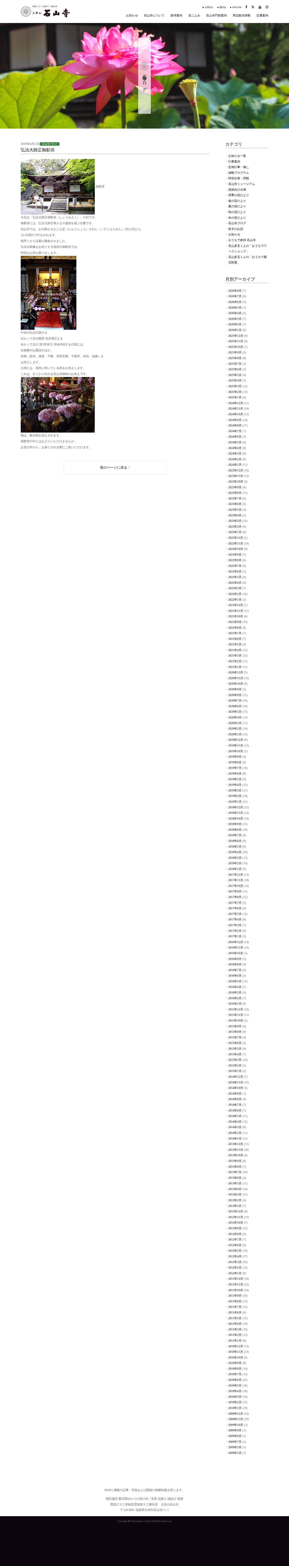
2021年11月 (235, 610)
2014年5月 (235, 1116)
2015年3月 (235, 1059)
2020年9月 (235, 689)
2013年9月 (235, 1161)
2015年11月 (235, 1014)
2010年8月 (235, 1368)
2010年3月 (235, 1396)
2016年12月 (235, 942)
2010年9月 (235, 1363)
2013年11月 (235, 1149)
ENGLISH (236, 7)
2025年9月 (235, 352)
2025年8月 (235, 358)
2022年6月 (235, 571)
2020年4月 (235, 717)
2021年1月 (235, 667)
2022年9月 (235, 554)
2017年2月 (235, 930)
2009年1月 (235, 1453)
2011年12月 (235, 1278)
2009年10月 (235, 1424)
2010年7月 (235, 1374)
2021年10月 (235, 616)
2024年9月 (235, 420)
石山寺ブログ (237, 223)
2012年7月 (235, 1239)
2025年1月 (235, 397)
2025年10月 (235, 347)
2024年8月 (235, 425)
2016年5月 (235, 981)
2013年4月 (235, 1189)
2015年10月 (235, 1020)
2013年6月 (235, 1177)
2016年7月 (235, 970)
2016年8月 (235, 964)
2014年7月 (235, 1104)
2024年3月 (235, 453)
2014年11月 (235, 1082)
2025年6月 (235, 369)
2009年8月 (235, 1436)
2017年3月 (235, 925)
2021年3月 (235, 655)
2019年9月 (235, 756)
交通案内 (262, 15)
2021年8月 (235, 627)
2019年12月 (235, 739)
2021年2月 (235, 661)
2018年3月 (235, 857)
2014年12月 (235, 1076)
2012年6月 (235, 1245)
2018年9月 (235, 824)
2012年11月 (235, 1217)
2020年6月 (235, 706)
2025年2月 (235, 392)
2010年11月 (235, 1351)
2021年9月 (235, 622)
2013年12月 (235, 1144)
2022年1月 (235, 599)
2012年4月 (235, 1256)
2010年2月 (235, 1402)
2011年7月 (235, 1306)
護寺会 (223, 7)
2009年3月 (235, 1447)
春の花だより (237, 200)
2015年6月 (235, 1043)
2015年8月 (235, 1031)
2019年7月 (235, 767)
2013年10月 (235, 1155)
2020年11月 (235, 678)
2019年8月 (235, 762)
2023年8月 (235, 492)
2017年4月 (235, 919)
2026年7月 (235, 296)
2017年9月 (235, 891)
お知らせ (132, 15)
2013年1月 (235, 1206)
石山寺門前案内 (216, 15)
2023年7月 (235, 498)
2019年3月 (235, 790)
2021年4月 (235, 650)
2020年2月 (235, 728)
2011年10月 (235, 1290)
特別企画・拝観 (238, 178)
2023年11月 (235, 476)
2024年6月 (235, 436)
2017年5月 (235, 914)
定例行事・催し (238, 167)
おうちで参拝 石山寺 (242, 240)
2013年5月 (235, 1183)
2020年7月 (235, 700)
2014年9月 (235, 1093)
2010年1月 (235, 1408)
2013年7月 (235, 1172)
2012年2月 (235, 1267)
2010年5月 (235, 1385)
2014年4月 (235, 1121)
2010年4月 (235, 1391)
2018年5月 (235, 846)
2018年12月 (235, 807)
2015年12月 (235, 1009)
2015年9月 (235, 1026)
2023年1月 (235, 532)
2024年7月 (235, 431)
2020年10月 (235, 683)
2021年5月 (235, 644)
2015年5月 (235, 1048)
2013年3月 (235, 1194)
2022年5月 (235, 577)
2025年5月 (235, 375)
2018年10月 (235, 818)
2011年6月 (235, 1312)
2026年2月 (235, 324)
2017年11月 (235, 880)
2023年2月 (235, 526)
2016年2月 (235, 998)
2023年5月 (235, 509)
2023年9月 (235, 487)
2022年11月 (235, 543)
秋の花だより (237, 212)
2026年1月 (235, 330)
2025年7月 (235, 363)
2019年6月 (235, 773)
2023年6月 (235, 504)
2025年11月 (235, 341)
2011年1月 (235, 1340)
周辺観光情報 (241, 15)
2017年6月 (235, 908)
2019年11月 (235, 745)
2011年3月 (235, 1329)
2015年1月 (235, 1071)
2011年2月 (235, 1335)
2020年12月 (235, 672)
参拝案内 (176, 15)
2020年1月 (235, 734)
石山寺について (154, 15)
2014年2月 (235, 1132)
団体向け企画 (237, 189)
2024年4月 (235, 448)
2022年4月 (235, 582)
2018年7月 (235, 835)
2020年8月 (235, 695)
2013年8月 (235, 1166)
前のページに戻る (113, 467)
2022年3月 (235, 588)
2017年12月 (235, 874)
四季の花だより (238, 195)
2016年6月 (235, 975)
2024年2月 (235, 459)
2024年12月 (235, 403)
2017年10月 (235, 885)
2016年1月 (235, 1003)
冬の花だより (237, 217)
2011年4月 (235, 1323)
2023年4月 (235, 515)
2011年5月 (235, 1318)
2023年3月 (235, 520)
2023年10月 (235, 481)
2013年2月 (235, 1200)
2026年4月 (235, 313)
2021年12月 (235, 605)
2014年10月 (235, 1088)
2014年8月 (235, 1099)
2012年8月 (235, 1234)
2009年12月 (235, 1413)
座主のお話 (235, 229)
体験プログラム (238, 172)
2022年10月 (235, 549)
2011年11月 (235, 1284)
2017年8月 (235, 897)
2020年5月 (235, 711)
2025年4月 (235, 380)
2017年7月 (235, 902)
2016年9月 (235, 959)
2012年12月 (235, 1211)
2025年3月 (235, 386)
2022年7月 (235, 565)
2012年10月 (235, 1222)
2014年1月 (235, 1138)
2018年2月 (235, 863)
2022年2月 (235, 594)
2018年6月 (235, 841)
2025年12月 (235, 335)
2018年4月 (235, 852)
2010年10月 (235, 1357)
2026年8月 (235, 290)
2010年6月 (235, 1379)
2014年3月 (235, 1127)
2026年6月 (235, 302)
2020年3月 (235, 723)
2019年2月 (235, 796)
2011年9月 (235, 1295)
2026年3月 (235, 318)
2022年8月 (235, 560)
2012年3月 (235, 1262)
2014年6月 (235, 1110)
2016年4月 (235, 987)
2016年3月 (235, 992)
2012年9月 (235, 1228)
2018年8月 (235, 829)
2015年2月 (235, 1065)
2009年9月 (235, 1430)
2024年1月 (235, 464)
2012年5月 (235, 1250)
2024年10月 (235, 414)
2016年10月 (235, 953)
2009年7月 (235, 1441)
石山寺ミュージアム (241, 184)
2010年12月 (235, 1346)
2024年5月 (235, 442)
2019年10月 (235, 751)
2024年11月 (235, 408)
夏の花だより (237, 206)
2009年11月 (235, 1419)
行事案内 (234, 161)
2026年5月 (235, 307)
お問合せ (209, 7)
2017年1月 (235, 936)
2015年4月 (235, 1054)
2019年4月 (235, 784)
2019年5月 (235, 779)
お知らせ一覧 (237, 155)
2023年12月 (235, 470)
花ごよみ (194, 15)
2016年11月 (235, 947)
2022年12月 (235, 537)
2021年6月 (235, 639)
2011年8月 (235, 1301)
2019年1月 (235, 801)
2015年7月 (235, 1037)
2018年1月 (235, 869)
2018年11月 (235, 812)
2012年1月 (235, 1273)
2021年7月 (235, 633)
